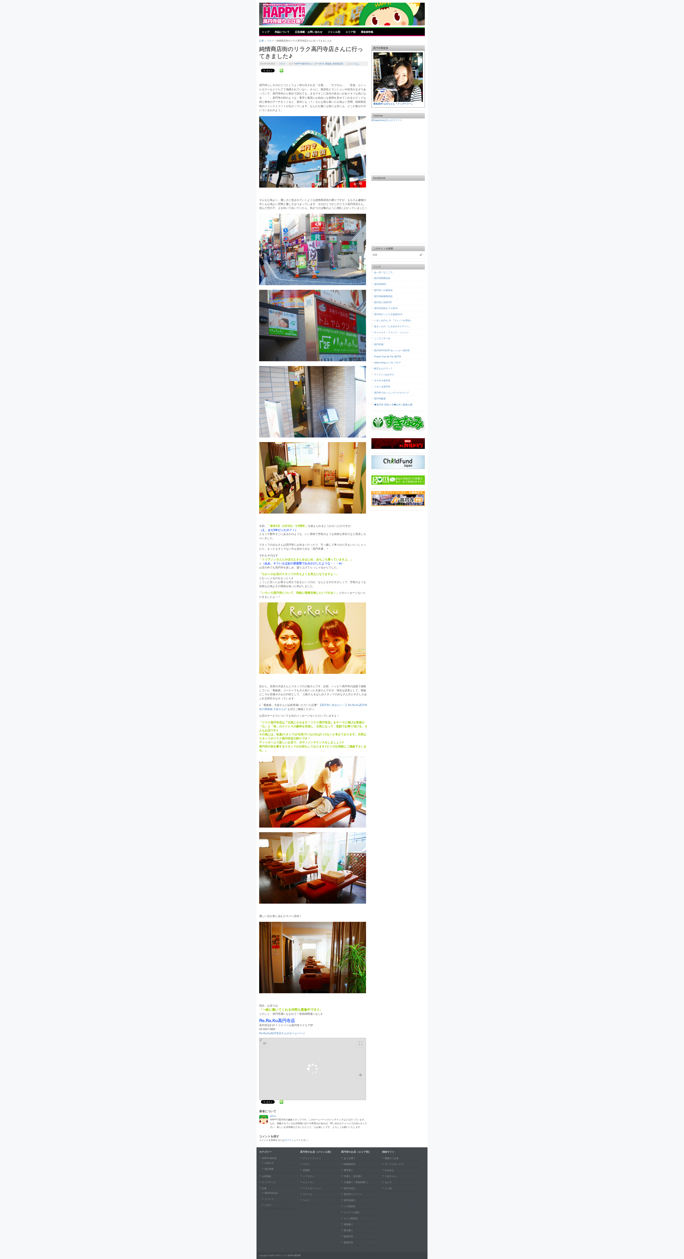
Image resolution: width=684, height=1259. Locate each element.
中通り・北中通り (353, 1176)
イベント (269, 1199)
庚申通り (348, 1170)
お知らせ (269, 1162)
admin (273, 1116)
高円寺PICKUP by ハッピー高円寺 (392, 350)
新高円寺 (348, 1236)
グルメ (306, 1164)
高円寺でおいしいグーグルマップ (391, 392)
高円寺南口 (349, 1200)
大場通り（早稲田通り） (356, 1182)
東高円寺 (348, 1242)
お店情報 (266, 1176)
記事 (264, 1188)
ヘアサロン (308, 1176)
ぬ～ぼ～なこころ (383, 272)
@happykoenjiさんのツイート (386, 120)
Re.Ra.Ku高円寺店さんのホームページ (282, 1033)
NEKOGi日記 (271, 1193)
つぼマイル (390, 1176)
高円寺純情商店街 (383, 296)
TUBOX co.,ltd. (280, 1255)
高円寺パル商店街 (383, 290)
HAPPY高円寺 (269, 1158)
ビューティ (308, 1182)
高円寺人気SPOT (383, 302)
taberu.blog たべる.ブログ (387, 362)
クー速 (388, 1188)
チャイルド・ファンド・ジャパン (391, 332)
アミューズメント (312, 1158)
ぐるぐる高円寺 (382, 386)
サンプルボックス (394, 1164)
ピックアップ (269, 1182)
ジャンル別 (334, 31)
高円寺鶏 (378, 344)
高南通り (348, 1224)
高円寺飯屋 (380, 398)
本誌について (282, 31)
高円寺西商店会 (382, 278)
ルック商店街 (351, 1218)
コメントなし (353, 63)
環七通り (348, 1230)
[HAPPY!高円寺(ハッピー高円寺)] (289, 14)
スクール (307, 1194)
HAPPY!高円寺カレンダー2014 (309, 63)
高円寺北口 (349, 1188)
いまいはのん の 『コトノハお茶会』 (393, 320)
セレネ (388, 1182)
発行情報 (269, 1168)
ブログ (282, 63)
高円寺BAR (380, 284)
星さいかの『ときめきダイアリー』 (392, 326)
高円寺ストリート (353, 1194)
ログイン (289, 1140)
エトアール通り (352, 1212)
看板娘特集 (367, 31)
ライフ (306, 1200)
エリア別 (351, 31)
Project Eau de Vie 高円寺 (387, 356)
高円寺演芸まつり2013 (386, 308)
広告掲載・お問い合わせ (308, 31)
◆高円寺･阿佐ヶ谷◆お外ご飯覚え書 (393, 404)
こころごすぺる (382, 338)
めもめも (389, 1170)
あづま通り (349, 1158)
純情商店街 (338, 63)
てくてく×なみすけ (384, 374)
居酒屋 (306, 1170)
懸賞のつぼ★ (392, 1158)
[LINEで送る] (281, 70)
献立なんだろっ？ (383, 368)
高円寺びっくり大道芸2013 (388, 314)
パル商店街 (349, 1206)
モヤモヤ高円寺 (382, 380)
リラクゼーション (312, 1188)
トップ (265, 31)
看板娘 (328, 63)
